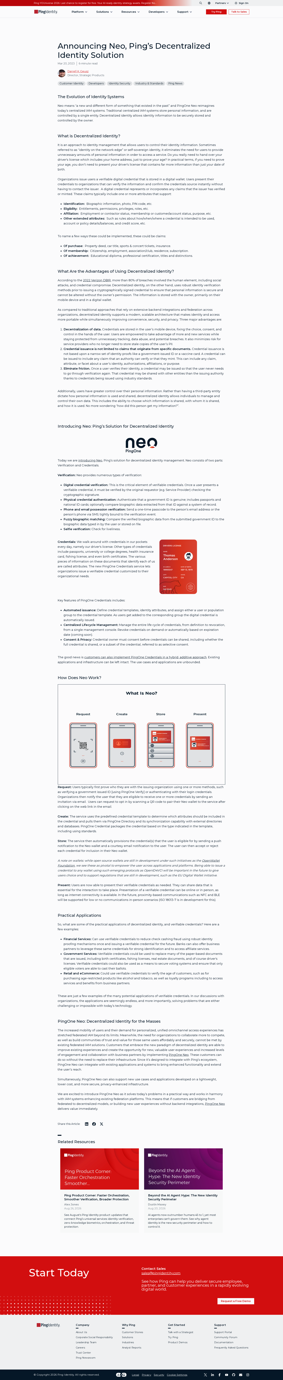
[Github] (233, 1374)
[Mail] (240, 1374)
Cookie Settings (177, 1375)
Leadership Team (86, 1342)
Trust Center (83, 1352)
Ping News (175, 83)
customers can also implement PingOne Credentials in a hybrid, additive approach (145, 657)
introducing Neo (90, 460)
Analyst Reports (131, 1347)
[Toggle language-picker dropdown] (209, 3)
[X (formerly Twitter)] (205, 1374)
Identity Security (119, 83)
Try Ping (216, 11)
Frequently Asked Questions (231, 1347)
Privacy (146, 1375)
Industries (128, 1342)
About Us (81, 1332)
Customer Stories (132, 1332)
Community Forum (225, 1337)
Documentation (224, 1342)
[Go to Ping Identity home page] (46, 12)
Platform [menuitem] (78, 11)
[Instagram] (247, 1374)
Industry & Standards (149, 83)
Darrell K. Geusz (78, 71)
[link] (100, 1190)
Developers (96, 83)
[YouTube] (226, 1374)
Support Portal (223, 1332)
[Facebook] (219, 1374)
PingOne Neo (179, 1055)
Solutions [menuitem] (102, 11)
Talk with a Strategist (180, 1332)
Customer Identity (72, 83)
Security (159, 1375)
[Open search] (201, 3)
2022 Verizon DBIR (97, 280)
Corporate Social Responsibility (94, 1337)
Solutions (127, 1337)
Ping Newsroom (86, 1357)
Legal (135, 1375)
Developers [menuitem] (157, 11)
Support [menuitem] (182, 11)
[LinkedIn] (212, 1374)
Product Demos (178, 1342)
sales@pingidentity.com (161, 1273)
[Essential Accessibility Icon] (121, 1375)
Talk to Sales (239, 11)
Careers (80, 1347)
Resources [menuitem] (129, 11)
